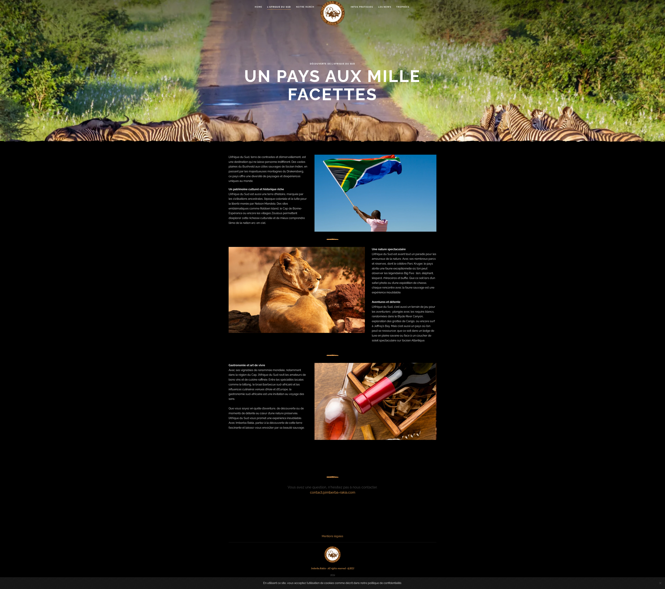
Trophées (402, 7)
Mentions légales (332, 536)
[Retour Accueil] (332, 13)
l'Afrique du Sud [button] (279, 7)
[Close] (660, 583)
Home (258, 7)
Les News (384, 7)
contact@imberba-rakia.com (332, 492)
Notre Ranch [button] (305, 7)
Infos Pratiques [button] (362, 7)
